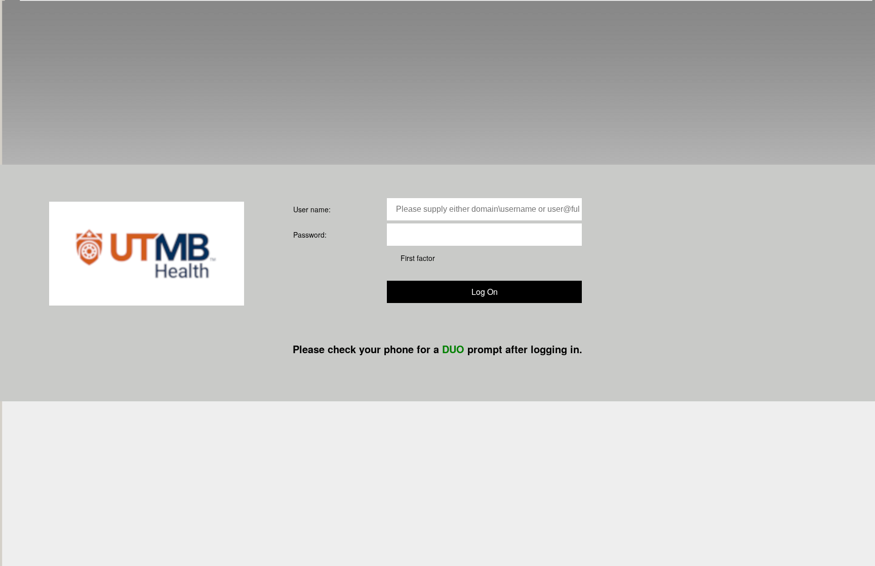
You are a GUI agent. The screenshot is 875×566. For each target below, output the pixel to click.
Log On (484, 291)
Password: (310, 235)
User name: (312, 209)
